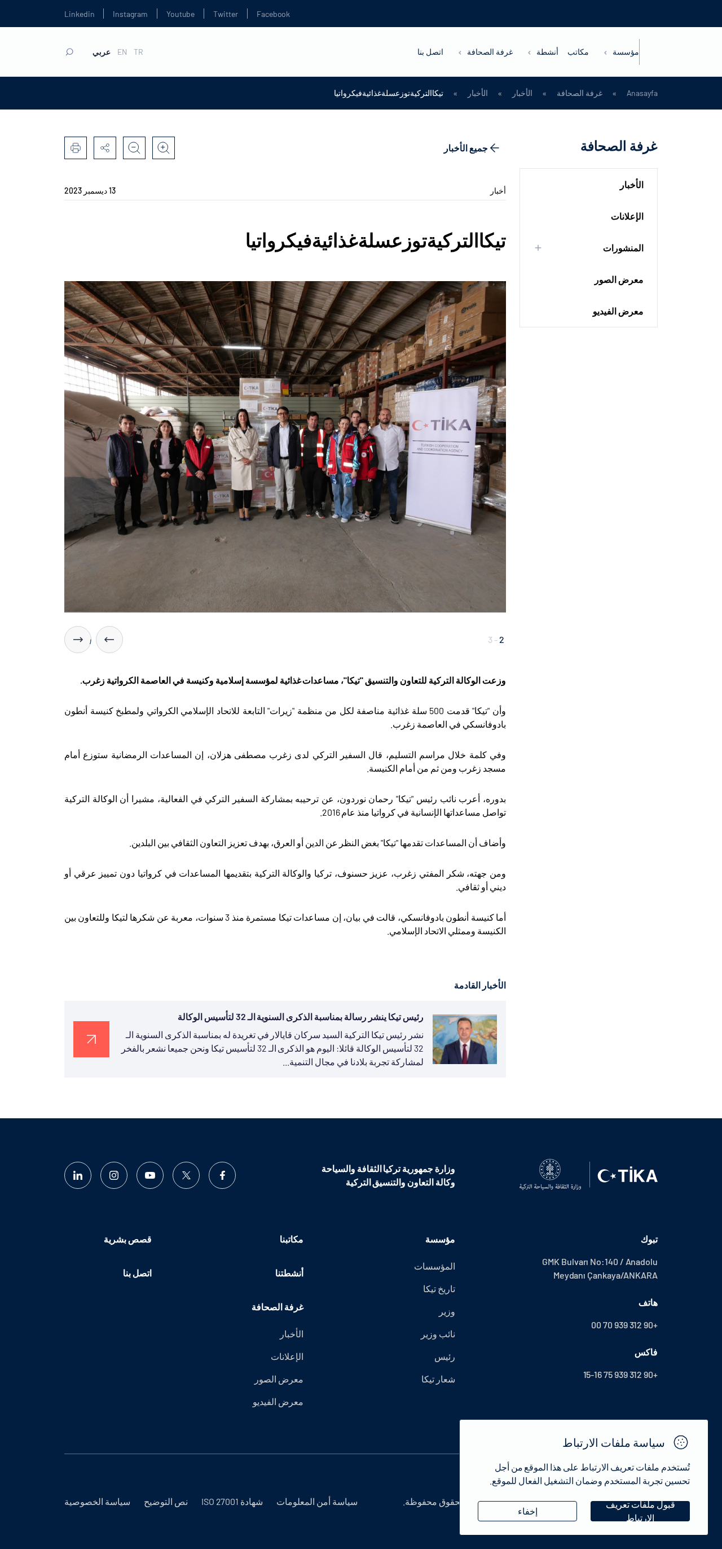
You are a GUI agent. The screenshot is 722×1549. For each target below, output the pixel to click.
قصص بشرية (128, 1238)
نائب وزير (438, 1333)
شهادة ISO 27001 (232, 1501)
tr (138, 51)
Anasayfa (642, 93)
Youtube (180, 14)
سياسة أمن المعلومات (317, 1501)
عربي (102, 51)
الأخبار (522, 93)
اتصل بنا (430, 51)
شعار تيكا (438, 1378)
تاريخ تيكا (439, 1288)
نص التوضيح (166, 1501)
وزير (447, 1311)
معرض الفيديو (618, 310)
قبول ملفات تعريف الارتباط (640, 1511)
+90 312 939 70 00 (624, 1324)
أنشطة (547, 51)
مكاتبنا (291, 1238)
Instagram (130, 14)
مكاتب (578, 51)
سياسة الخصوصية (97, 1501)
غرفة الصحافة (490, 51)
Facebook (273, 14)
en (122, 51)
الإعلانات (627, 216)
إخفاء (528, 1511)
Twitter (225, 14)
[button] (109, 639)
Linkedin (79, 14)
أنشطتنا (289, 1272)
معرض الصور (619, 279)
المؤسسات (434, 1266)
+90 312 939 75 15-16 (620, 1374)
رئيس (444, 1356)
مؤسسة (626, 51)
